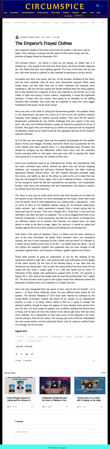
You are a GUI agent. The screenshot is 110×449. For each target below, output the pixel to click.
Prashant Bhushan (57, 337)
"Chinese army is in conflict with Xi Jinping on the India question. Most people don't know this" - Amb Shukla (89, 399)
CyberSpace (84, 22)
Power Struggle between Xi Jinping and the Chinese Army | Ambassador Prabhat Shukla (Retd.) (20, 399)
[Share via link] (32, 354)
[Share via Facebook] (16, 354)
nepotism (90, 337)
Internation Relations (20, 22)
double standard (43, 337)
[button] (14, 12)
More (93, 22)
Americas (34, 22)
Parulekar (69, 337)
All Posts (7, 22)
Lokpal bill (20, 341)
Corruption (31, 337)
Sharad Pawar (79, 337)
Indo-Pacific (46, 22)
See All (103, 372)
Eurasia (56, 22)
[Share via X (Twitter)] (22, 354)
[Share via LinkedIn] (27, 354)
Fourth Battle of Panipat (33, 341)
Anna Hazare (20, 337)
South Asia (19, 346)
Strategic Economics (69, 22)
